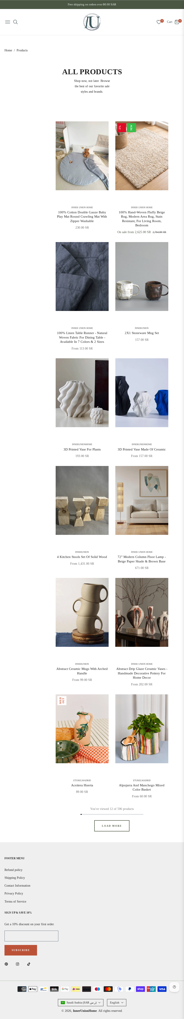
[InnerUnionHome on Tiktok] (30, 964)
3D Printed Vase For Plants (82, 449)
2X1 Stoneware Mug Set (142, 333)
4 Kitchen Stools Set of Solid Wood (82, 557)
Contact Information (17, 885)
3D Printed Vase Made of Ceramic (142, 449)
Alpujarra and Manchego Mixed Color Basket (141, 787)
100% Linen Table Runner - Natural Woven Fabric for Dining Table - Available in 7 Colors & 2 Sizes (82, 337)
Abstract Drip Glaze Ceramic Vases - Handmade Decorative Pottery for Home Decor (141, 673)
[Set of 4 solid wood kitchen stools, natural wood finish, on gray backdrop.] (82, 500)
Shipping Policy (14, 877)
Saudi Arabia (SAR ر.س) (81, 1002)
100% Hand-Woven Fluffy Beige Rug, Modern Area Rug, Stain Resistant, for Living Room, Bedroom (142, 218)
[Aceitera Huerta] (82, 728)
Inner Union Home (82, 207)
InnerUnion (142, 328)
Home (8, 50)
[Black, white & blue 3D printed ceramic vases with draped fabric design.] (141, 392)
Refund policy (13, 870)
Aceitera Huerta (82, 785)
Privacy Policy (13, 893)
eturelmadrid (82, 780)
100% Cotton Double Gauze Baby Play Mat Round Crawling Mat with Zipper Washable (82, 216)
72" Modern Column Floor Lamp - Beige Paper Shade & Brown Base (142, 559)
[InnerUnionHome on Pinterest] (7, 964)
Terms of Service (15, 901)
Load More (112, 825)
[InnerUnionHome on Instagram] (19, 964)
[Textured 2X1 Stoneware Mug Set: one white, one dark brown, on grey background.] (141, 276)
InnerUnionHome (82, 444)
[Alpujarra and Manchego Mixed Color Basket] (141, 728)
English (114, 1002)
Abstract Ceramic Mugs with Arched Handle (82, 671)
